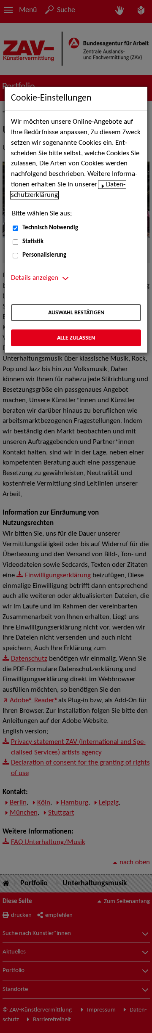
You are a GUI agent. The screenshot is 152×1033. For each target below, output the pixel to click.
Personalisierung (44, 255)
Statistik (32, 242)
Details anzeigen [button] (34, 278)
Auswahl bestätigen (76, 313)
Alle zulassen (76, 338)
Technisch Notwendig (50, 228)
